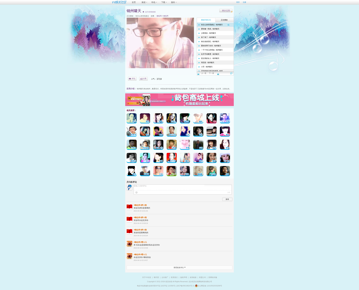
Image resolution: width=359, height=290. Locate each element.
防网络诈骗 (213, 277)
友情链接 (193, 277)
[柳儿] (145, 132)
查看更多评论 (179, 268)
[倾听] (225, 132)
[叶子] (212, 132)
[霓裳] (132, 171)
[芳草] (185, 145)
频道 (144, 2)
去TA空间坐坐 (150, 12)
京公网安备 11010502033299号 (210, 286)
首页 (134, 2)
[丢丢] (185, 132)
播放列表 (206, 20)
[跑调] (172, 145)
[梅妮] (198, 132)
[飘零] (212, 158)
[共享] (198, 145)
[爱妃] (212, 118)
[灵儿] (145, 158)
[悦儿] (145, 118)
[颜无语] (185, 118)
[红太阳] (172, 158)
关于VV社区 (146, 277)
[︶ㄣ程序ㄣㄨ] (198, 158)
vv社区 (208, 89)
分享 (144, 79)
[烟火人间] (158, 145)
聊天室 (156, 277)
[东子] (132, 118)
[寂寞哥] (132, 132)
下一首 (211, 73)
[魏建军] (132, 158)
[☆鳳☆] (185, 158)
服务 (173, 2)
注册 (244, 2)
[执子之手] (172, 132)
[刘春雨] (145, 171)
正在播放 (224, 20)
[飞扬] (225, 118)
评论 (133, 79)
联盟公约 (202, 277)
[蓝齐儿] (172, 171)
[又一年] (225, 158)
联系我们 (174, 277)
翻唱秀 (159, 16)
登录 (238, 2)
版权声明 (183, 277)
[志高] (225, 171)
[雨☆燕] (212, 171)
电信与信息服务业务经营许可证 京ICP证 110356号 (156, 286)
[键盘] (158, 132)
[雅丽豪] (198, 171)
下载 (163, 2)
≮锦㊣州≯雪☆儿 (140, 242)
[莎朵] (225, 145)
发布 (227, 199)
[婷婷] (212, 145)
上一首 (203, 73)
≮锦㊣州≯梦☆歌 (140, 205)
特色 (153, 2)
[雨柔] (185, 171)
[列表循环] (231, 73)
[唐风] (198, 118)
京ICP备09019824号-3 (185, 286)
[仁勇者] (132, 145)
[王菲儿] (172, 118)
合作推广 (165, 277)
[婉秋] (158, 118)
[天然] (158, 171)
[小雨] (158, 158)
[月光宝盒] (145, 145)
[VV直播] (179, 105)
